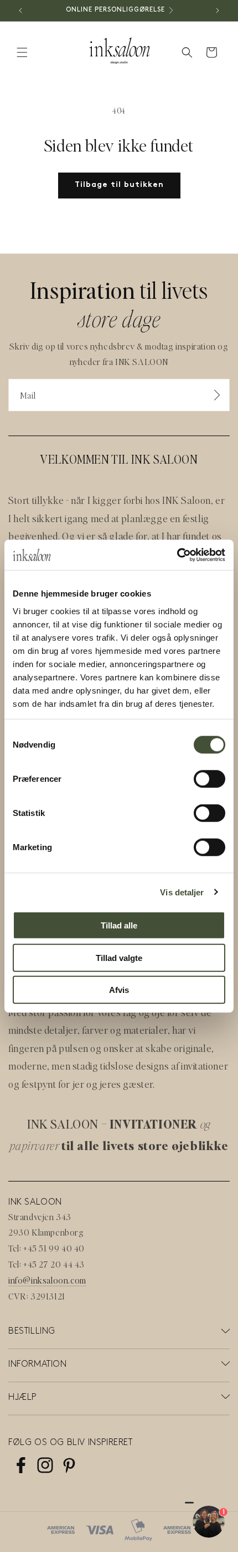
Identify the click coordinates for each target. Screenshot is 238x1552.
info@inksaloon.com (47, 1280)
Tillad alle (119, 925)
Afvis (119, 990)
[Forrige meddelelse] (20, 10)
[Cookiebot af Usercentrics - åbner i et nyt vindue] (176, 554)
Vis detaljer (182, 891)
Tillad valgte (119, 957)
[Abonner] (217, 395)
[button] (22, 52)
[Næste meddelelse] (217, 10)
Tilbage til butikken (119, 185)
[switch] (209, 779)
